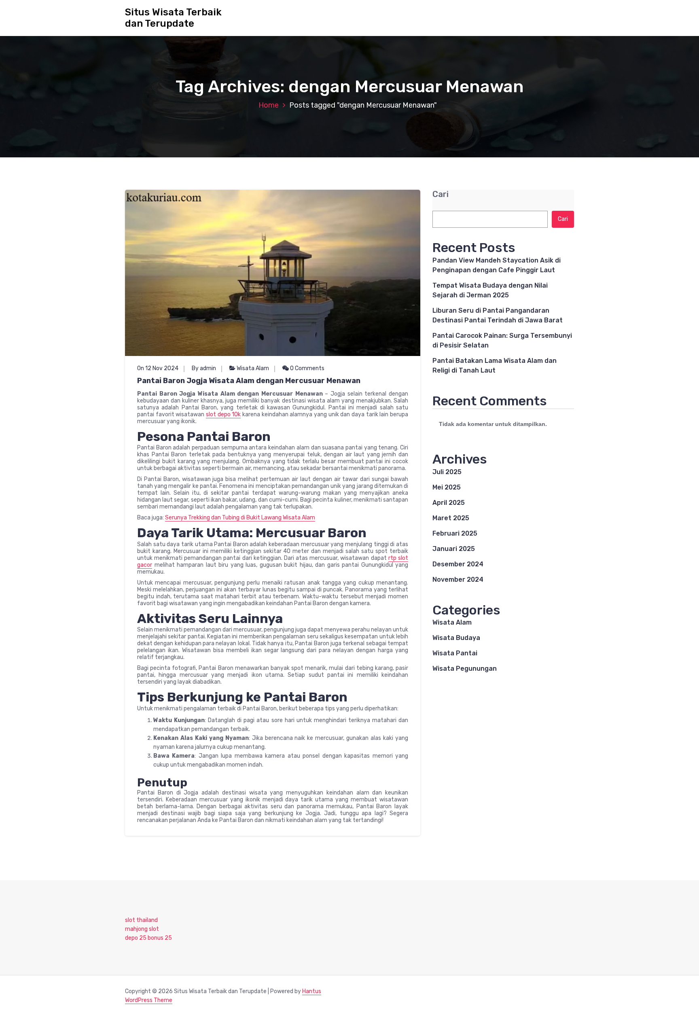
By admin (204, 368)
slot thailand (141, 920)
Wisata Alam (253, 368)
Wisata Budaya (456, 638)
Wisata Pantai (454, 653)
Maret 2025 (450, 518)
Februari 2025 (454, 533)
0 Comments (306, 368)
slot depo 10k (223, 414)
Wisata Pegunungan (464, 668)
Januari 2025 (453, 549)
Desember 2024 (457, 564)
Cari (440, 194)
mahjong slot (142, 929)
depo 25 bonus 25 (148, 937)
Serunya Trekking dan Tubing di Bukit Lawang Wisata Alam (240, 517)
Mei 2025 (446, 487)
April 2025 (448, 502)
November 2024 (457, 579)
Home (268, 105)
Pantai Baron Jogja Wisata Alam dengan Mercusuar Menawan (248, 380)
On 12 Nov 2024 (157, 368)
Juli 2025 (447, 472)
